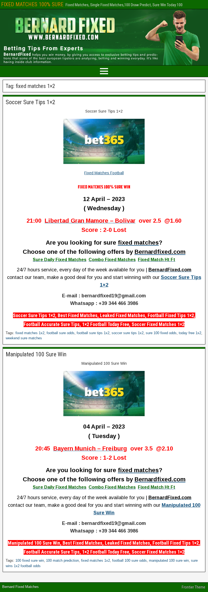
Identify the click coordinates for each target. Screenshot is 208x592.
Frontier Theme (193, 587)
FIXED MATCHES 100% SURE (32, 4)
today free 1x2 (190, 333)
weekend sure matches (24, 338)
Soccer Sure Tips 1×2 (30, 102)
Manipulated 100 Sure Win (36, 354)
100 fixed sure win (29, 560)
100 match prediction (62, 560)
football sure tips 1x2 (93, 333)
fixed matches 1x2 (29, 333)
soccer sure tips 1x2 (128, 333)
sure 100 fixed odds (161, 333)
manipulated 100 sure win (169, 560)
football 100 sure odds (129, 560)
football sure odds (60, 333)
